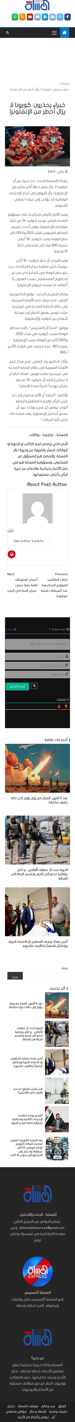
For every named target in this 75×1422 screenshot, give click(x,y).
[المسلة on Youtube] (30, 16)
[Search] (7, 32)
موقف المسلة (28, 1406)
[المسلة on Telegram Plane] (45, 16)
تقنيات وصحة (58, 1411)
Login (9, 629)
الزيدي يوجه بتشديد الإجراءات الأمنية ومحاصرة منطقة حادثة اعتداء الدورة (27, 1119)
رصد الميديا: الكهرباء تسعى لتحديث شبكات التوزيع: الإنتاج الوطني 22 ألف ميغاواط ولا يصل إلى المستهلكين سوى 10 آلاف (26, 1148)
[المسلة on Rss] (22, 16)
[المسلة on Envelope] (52, 16)
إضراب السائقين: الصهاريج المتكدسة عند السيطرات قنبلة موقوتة (54, 585)
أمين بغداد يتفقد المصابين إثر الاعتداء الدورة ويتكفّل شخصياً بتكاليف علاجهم (27, 1062)
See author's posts (28, 541)
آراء (53, 1417)
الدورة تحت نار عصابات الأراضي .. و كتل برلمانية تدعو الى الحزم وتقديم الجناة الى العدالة (39, 874)
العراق (62, 1406)
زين (11, 529)
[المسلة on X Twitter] (60, 16)
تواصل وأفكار (40, 1417)
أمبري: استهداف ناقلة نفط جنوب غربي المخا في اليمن (22, 582)
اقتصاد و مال (37, 1411)
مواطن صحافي (16, 1411)
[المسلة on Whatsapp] (15, 16)
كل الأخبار (24, 1417)
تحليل (11, 1406)
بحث (65, 968)
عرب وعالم (48, 1406)
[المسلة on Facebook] (67, 16)
